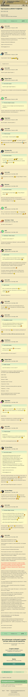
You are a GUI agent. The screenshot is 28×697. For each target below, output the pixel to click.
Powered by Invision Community (14, 695)
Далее (22, 633)
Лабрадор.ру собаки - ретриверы (13, 1)
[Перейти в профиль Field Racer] (2, 341)
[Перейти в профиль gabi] (2, 98)
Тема (7, 690)
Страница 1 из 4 (14, 633)
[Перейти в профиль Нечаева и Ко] (2, 151)
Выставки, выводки (12, 16)
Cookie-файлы (14, 692)
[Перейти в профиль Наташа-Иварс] (2, 448)
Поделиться (7, 671)
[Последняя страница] (26, 21)
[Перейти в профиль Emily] (2, 53)
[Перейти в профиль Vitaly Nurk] (2, 119)
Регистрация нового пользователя (14, 654)
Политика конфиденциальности (18, 690)
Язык (3, 690)
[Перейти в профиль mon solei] (2, 27)
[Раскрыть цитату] (3, 83)
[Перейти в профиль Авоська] (2, 185)
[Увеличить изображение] (13, 57)
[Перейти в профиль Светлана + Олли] (2, 221)
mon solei (6, 14)
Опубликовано (11, 27)
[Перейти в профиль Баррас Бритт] (2, 79)
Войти (14, 663)
